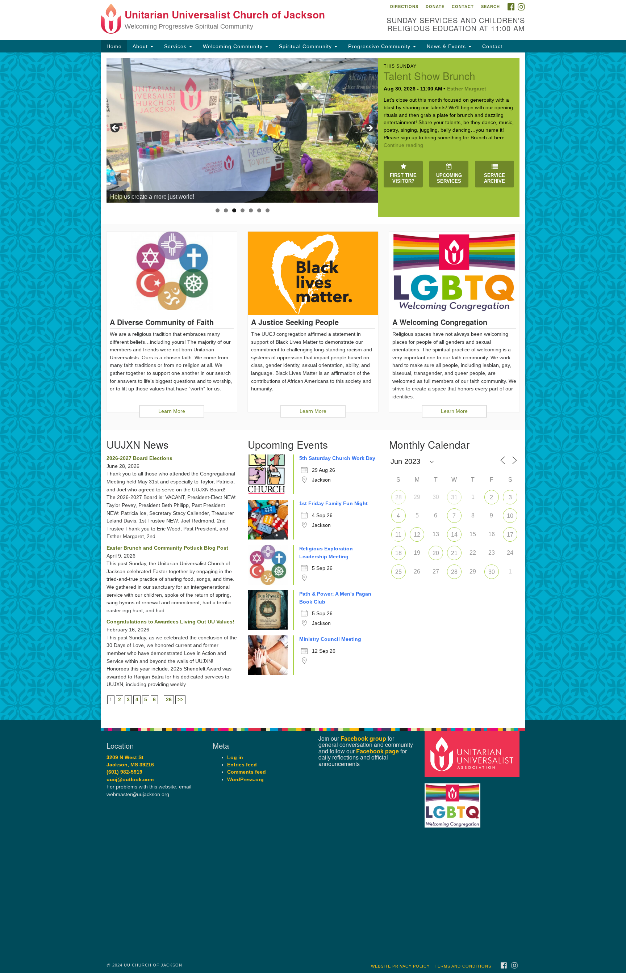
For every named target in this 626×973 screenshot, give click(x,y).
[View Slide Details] (242, 130)
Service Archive (494, 178)
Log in (235, 757)
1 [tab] (218, 210)
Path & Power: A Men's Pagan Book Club (335, 598)
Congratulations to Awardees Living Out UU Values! (170, 622)
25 (398, 572)
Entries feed (242, 764)
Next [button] (369, 128)
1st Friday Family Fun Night (333, 503)
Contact (463, 6)
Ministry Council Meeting (330, 639)
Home (114, 46)
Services (176, 46)
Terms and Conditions (463, 966)
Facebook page (377, 751)
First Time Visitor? (403, 178)
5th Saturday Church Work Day (337, 458)
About (141, 46)
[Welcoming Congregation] (454, 802)
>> (180, 699)
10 (510, 516)
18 (398, 553)
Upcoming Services (449, 178)
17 (510, 535)
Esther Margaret (466, 89)
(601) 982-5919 (124, 772)
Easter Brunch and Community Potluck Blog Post (167, 548)
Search (490, 6)
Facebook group (363, 738)
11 (398, 535)
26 (169, 699)
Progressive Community (380, 46)
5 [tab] (251, 210)
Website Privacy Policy (400, 966)
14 (454, 535)
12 (417, 535)
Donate (435, 6)
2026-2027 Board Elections (139, 458)
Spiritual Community (306, 46)
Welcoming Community (233, 46)
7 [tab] (268, 210)
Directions (404, 6)
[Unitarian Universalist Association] (473, 753)
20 (436, 553)
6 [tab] (259, 210)
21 (454, 553)
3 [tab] (234, 210)
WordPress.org (245, 779)
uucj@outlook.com (130, 779)
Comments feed (246, 772)
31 (454, 497)
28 (398, 497)
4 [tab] (243, 210)
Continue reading (403, 145)
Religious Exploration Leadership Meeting (326, 552)
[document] (313, 386)
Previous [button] (115, 128)
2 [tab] (226, 210)
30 (491, 572)
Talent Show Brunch (429, 75)
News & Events (447, 46)
